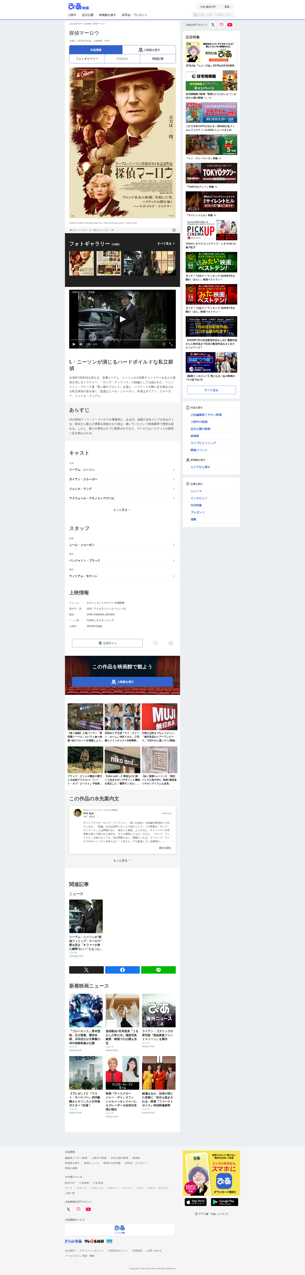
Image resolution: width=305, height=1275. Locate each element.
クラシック (97, 1187)
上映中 (72, 15)
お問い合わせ (154, 1250)
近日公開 (87, 15)
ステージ (82, 1187)
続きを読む (165, 847)
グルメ (140, 1187)
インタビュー (199, 498)
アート (68, 1187)
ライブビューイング (203, 443)
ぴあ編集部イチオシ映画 (206, 415)
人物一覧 (70, 1193)
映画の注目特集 (112, 1163)
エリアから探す (200, 467)
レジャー (127, 1187)
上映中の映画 (199, 422)
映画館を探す (107, 15)
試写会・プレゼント (134, 15)
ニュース (196, 491)
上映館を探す (151, 50)
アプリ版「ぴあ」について (213, 1213)
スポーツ (113, 1187)
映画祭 (195, 436)
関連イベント (199, 450)
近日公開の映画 (200, 429)
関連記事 (158, 59)
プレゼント (198, 512)
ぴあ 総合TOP (208, 6)
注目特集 (196, 505)
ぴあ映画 (87, 23)
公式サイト (110, 643)
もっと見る (120, 510)
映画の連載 (71, 1168)
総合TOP (70, 1182)
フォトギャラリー (87, 59)
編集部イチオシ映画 (76, 1157)
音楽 (227, 6)
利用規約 (137, 1250)
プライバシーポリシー (91, 1250)
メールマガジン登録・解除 (80, 1255)
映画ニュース (91, 1163)
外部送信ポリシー (118, 1250)
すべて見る (164, 243)
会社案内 (70, 1250)
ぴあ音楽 (98, 1182)
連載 (193, 519)
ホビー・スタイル (158, 1187)
